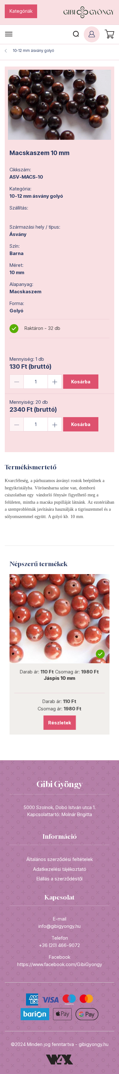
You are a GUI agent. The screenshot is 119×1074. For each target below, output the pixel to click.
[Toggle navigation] (9, 34)
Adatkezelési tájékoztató (59, 869)
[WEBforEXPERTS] (59, 1059)
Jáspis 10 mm (59, 678)
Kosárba (80, 381)
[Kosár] (108, 34)
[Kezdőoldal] (88, 12)
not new (59, 618)
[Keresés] (76, 34)
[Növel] (55, 381)
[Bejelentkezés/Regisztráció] (92, 34)
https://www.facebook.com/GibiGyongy (59, 964)
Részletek (59, 722)
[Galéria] (59, 105)
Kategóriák (21, 11)
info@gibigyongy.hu (59, 926)
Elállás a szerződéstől (59, 879)
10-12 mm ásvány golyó (33, 50)
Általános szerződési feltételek (59, 859)
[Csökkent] (17, 381)
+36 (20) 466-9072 (59, 945)
